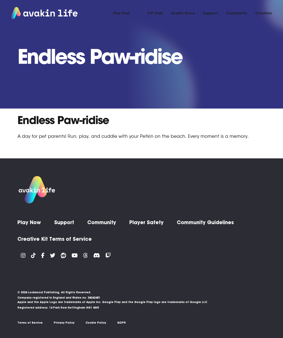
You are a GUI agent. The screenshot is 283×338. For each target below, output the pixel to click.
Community (236, 13)
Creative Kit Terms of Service (54, 239)
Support (210, 13)
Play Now (121, 13)
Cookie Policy (96, 322)
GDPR (121, 322)
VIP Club (155, 13)
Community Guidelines (205, 222)
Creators (263, 13)
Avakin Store (183, 13)
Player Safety (146, 222)
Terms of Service (30, 322)
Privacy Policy (64, 322)
